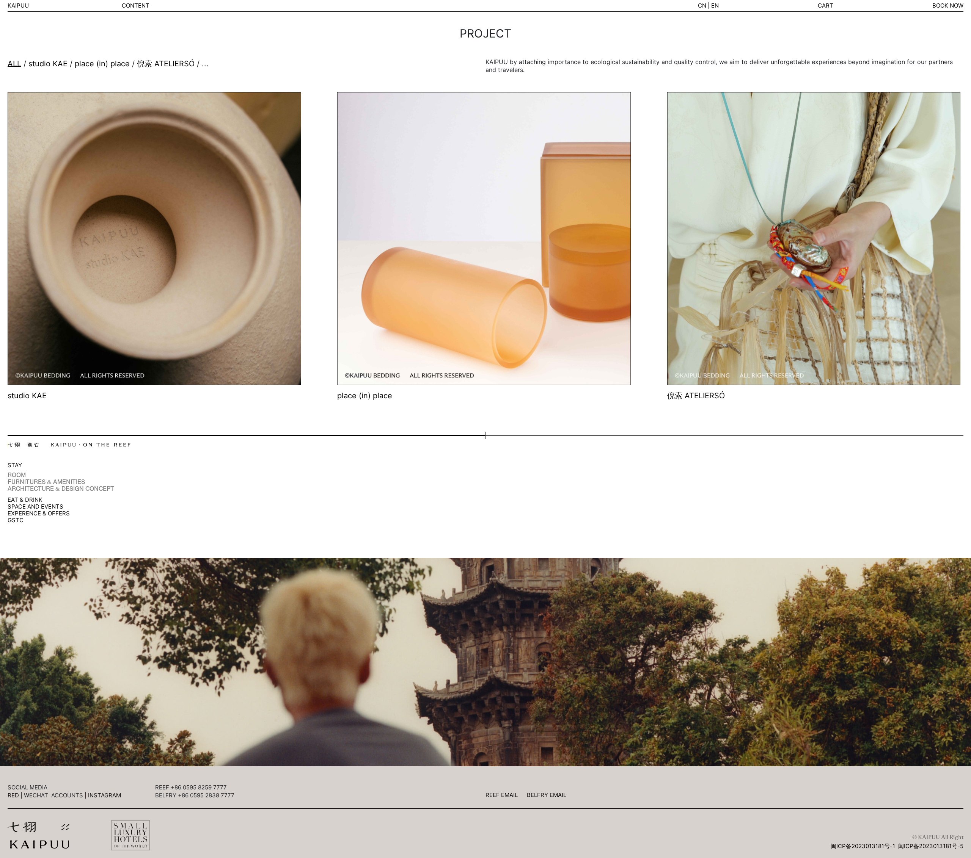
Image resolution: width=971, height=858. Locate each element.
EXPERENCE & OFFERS (39, 513)
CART (825, 5)
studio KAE (48, 63)
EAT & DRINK (25, 499)
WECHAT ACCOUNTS (53, 795)
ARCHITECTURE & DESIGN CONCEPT (61, 488)
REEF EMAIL (502, 795)
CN (702, 5)
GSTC (16, 520)
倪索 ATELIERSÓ (167, 63)
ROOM (17, 475)
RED (13, 795)
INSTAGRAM (104, 795)
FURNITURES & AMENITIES (46, 482)
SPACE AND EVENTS (35, 506)
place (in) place (102, 63)
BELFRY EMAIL (546, 795)
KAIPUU (18, 5)
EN (715, 5)
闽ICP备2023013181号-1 (863, 846)
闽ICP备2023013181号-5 (930, 846)
